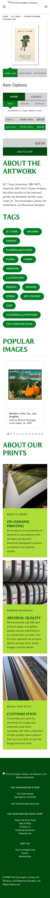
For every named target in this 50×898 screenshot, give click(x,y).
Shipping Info (25, 833)
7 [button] (26, 434)
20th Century (32, 296)
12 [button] (42, 434)
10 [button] (36, 434)
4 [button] (17, 434)
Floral (10, 259)
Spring (10, 296)
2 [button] (11, 434)
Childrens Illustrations (21, 314)
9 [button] (32, 434)
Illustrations (15, 278)
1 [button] (8, 434)
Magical (11, 287)
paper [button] (14, 96)
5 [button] (20, 434)
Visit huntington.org (25, 850)
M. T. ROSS (16, 17)
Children (32, 231)
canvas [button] (36, 96)
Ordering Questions (25, 830)
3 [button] (14, 434)
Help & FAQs (25, 823)
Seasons (31, 287)
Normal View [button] (10, 73)
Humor (28, 259)
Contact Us (25, 827)
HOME (5, 17)
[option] (25, 394)
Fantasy (11, 241)
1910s (9, 305)
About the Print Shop (25, 820)
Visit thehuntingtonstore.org (25, 804)
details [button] (39, 104)
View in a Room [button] (25, 73)
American (12, 268)
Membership (25, 856)
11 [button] (39, 434)
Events (25, 853)
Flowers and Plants (19, 250)
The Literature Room (19, 324)
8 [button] (29, 434)
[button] (25, 120)
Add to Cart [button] (25, 151)
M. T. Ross (12, 231)
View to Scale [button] (40, 73)
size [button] (10, 104)
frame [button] (25, 104)
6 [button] (23, 434)
